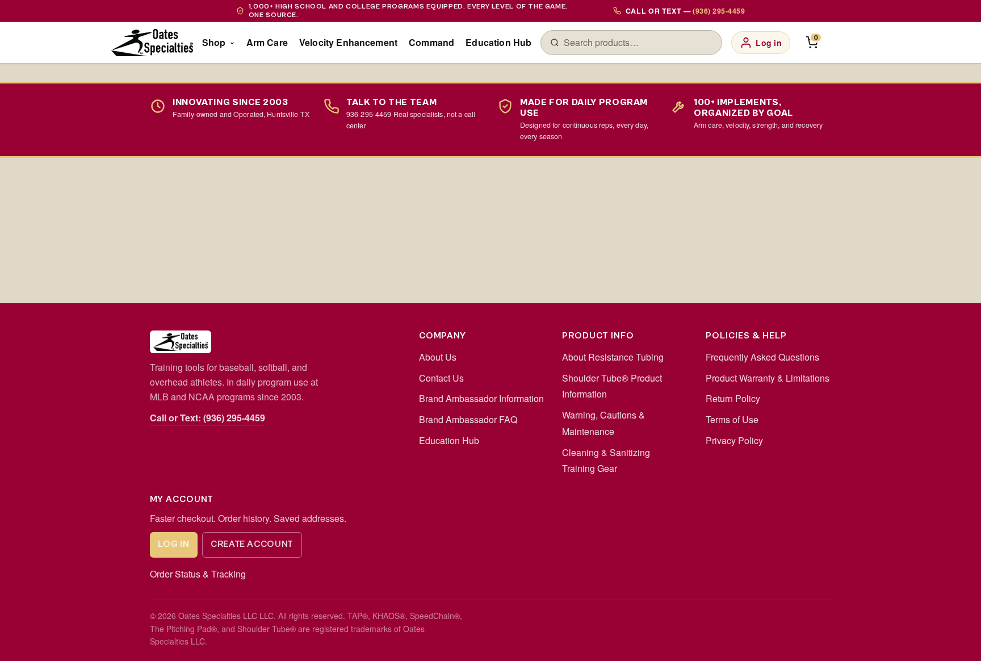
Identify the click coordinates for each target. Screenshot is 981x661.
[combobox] (638, 42)
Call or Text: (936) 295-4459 (207, 417)
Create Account (252, 544)
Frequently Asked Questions (762, 356)
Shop (214, 42)
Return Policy (733, 398)
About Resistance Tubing (613, 356)
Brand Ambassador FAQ (468, 419)
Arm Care (267, 42)
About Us (437, 356)
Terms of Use (732, 419)
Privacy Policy (734, 440)
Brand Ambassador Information (481, 398)
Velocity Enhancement (348, 42)
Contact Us (441, 377)
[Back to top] (953, 640)
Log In (173, 544)
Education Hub (498, 42)
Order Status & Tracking (198, 573)
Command (431, 42)
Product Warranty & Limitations (767, 377)
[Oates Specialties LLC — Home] (152, 42)
